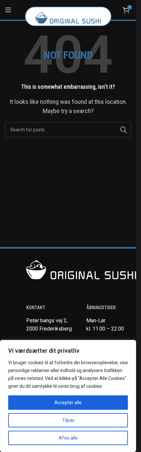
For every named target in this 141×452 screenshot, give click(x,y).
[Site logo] (68, 17)
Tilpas (68, 420)
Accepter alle (68, 402)
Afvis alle (68, 438)
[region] (68, 396)
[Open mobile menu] (8, 9)
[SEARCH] (123, 129)
